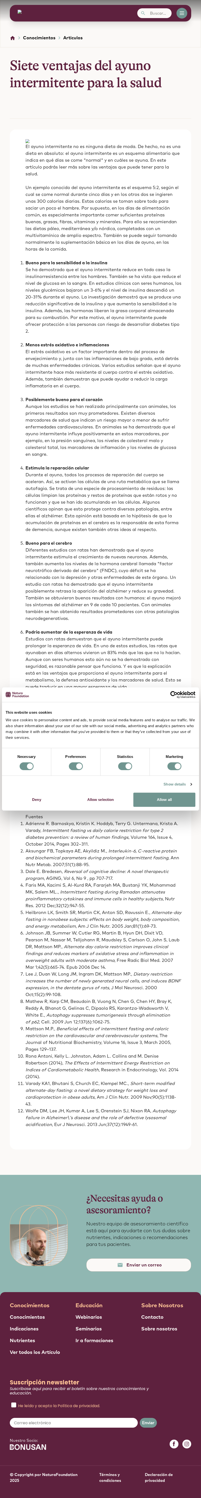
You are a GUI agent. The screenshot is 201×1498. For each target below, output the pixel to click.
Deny (36, 799)
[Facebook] (174, 1444)
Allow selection (100, 799)
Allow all (164, 799)
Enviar (148, 1423)
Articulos (73, 38)
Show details (174, 784)
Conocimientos (39, 38)
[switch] (76, 766)
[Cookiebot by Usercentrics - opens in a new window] (173, 694)
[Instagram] (186, 1444)
